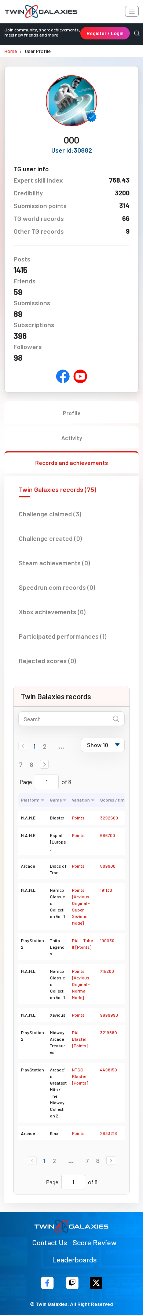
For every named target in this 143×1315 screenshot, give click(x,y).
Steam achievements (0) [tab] (54, 563)
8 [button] (31, 764)
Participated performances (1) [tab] (62, 636)
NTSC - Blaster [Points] (80, 1076)
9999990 (109, 1014)
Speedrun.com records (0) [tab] (57, 587)
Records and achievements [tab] (71, 462)
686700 (107, 835)
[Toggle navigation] (132, 11)
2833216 (108, 1133)
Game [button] (56, 799)
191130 (106, 889)
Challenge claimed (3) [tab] (50, 514)
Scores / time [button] (113, 799)
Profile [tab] (72, 412)
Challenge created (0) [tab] (50, 538)
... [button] (61, 746)
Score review (95, 1242)
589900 (107, 865)
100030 (107, 940)
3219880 (108, 1032)
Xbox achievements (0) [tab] (52, 612)
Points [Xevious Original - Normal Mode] (81, 984)
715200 (107, 971)
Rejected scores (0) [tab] (47, 661)
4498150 (108, 1069)
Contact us (49, 1242)
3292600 (109, 817)
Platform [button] (30, 799)
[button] (44, 764)
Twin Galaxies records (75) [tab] (57, 489)
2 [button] (45, 746)
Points (78, 817)
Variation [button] (81, 799)
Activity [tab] (71, 437)
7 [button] (20, 764)
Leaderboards (74, 1259)
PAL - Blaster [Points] (80, 1039)
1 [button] (34, 746)
